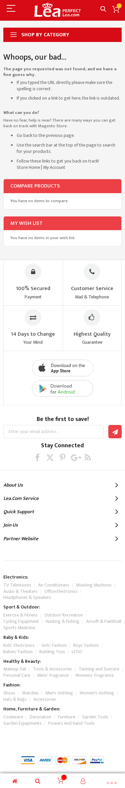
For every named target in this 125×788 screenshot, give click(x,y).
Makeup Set (14, 669)
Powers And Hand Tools (71, 723)
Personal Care (16, 675)
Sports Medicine (19, 627)
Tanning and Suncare (99, 669)
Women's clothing (97, 693)
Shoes (9, 693)
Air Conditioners (53, 585)
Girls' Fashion (54, 645)
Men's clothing (59, 693)
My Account (54, 167)
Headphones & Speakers (27, 597)
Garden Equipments (22, 723)
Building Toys (52, 651)
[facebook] (37, 457)
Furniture (66, 717)
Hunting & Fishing (62, 621)
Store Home (28, 167)
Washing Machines (94, 585)
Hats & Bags (15, 699)
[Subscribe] (115, 431)
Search (103, 9)
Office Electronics (61, 591)
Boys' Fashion (86, 645)
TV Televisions (17, 585)
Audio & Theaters (20, 591)
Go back (24, 135)
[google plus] (75, 457)
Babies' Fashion (18, 651)
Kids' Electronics (19, 645)
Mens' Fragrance (53, 675)
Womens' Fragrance (94, 675)
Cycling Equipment (21, 621)
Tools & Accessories (52, 669)
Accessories (44, 699)
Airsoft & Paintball (103, 621)
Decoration (40, 717)
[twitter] (50, 457)
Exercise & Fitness (20, 615)
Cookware (13, 717)
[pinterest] (62, 457)
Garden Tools (95, 717)
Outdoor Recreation (63, 615)
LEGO (77, 651)
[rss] (88, 457)
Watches (30, 693)
